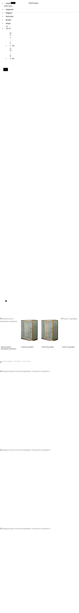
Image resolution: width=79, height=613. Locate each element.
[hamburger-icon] (13, 3)
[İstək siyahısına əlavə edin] (16, 320)
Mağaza (9, 13)
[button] (39, 409)
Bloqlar (8, 20)
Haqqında (9, 9)
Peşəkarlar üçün (8, 4)
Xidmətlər (10, 16)
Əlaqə (8, 23)
